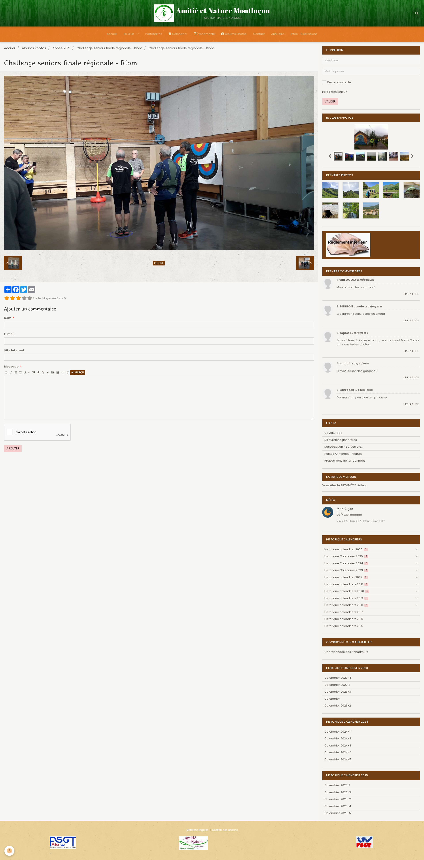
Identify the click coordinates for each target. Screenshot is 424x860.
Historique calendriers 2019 (345, 598)
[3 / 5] (18, 298)
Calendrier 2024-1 (337, 731)
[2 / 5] (12, 298)
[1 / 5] (6, 298)
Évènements (205, 34)
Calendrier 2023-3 (337, 692)
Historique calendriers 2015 (343, 626)
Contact (259, 34)
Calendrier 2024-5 (337, 759)
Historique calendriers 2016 (343, 619)
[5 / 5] (29, 298)
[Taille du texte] (20, 372)
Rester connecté (339, 82)
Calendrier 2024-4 (337, 752)
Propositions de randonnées (344, 460)
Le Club (129, 34)
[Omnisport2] (193, 843)
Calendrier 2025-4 (337, 806)
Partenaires (153, 34)
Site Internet (14, 350)
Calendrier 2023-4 (337, 678)
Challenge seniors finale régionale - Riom (109, 48)
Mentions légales (197, 830)
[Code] (63, 372)
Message (11, 367)
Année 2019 (61, 48)
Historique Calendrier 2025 (345, 556)
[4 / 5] (24, 298)
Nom (7, 318)
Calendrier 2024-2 (337, 738)
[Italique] (11, 372)
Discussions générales (340, 440)
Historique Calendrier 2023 (345, 570)
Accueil (112, 34)
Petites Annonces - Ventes (343, 454)
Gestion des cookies (225, 830)
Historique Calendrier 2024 (345, 563)
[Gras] (6, 372)
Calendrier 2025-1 (337, 785)
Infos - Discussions (304, 34)
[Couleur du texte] (27, 372)
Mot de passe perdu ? (334, 92)
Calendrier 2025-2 (337, 799)
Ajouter (12, 448)
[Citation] (33, 372)
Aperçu (79, 372)
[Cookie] (9, 851)
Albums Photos (235, 34)
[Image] (52, 372)
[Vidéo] (58, 372)
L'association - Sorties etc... (343, 447)
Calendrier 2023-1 (337, 685)
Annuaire (277, 34)
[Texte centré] (38, 372)
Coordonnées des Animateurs (346, 652)
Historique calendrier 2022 (345, 577)
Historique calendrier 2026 (345, 549)
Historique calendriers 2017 (343, 612)
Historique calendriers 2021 (345, 584)
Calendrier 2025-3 (337, 792)
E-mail (9, 334)
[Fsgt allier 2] (63, 843)
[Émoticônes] (67, 372)
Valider (330, 101)
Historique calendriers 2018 (345, 605)
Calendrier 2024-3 (337, 745)
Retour (159, 263)
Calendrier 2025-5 (337, 813)
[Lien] (43, 372)
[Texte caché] (47, 372)
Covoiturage (333, 433)
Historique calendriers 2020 (346, 591)
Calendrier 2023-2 (337, 705)
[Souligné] (15, 372)
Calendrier (179, 34)
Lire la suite (411, 294)
